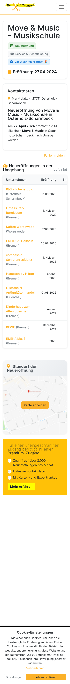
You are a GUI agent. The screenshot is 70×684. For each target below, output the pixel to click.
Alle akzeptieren (46, 677)
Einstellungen (14, 677)
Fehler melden (54, 155)
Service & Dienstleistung (31, 53)
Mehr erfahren (21, 486)
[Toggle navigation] (61, 7)
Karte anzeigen (35, 405)
